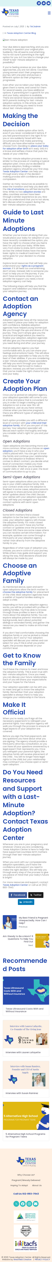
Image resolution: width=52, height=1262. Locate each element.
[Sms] (44, 3)
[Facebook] (23, 1204)
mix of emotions (15, 189)
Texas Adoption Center (15, 171)
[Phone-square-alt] (39, 3)
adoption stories (32, 191)
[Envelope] (48, 3)
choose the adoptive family (18, 592)
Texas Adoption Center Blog (21, 33)
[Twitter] (16, 1204)
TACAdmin (35, 26)
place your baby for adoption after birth (26, 147)
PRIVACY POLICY (42, 1259)
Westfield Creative (22, 1259)
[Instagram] (29, 1204)
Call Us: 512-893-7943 (26, 1193)
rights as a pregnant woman (23, 267)
